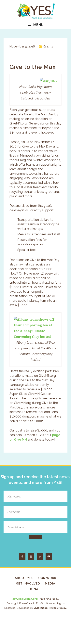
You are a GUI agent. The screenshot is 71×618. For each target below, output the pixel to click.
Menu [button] (38, 25)
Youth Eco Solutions (35, 11)
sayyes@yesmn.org (25, 598)
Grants (48, 46)
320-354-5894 (49, 598)
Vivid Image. (41, 607)
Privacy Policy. (58, 607)
